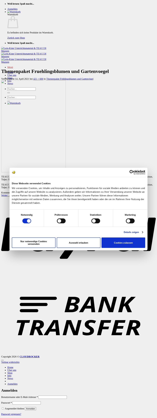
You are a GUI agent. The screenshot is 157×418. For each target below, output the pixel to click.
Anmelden (30, 409)
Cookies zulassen (123, 242)
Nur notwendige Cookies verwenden (33, 242)
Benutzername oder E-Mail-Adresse (19, 397)
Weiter (6, 195)
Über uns (11, 75)
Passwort (6, 402)
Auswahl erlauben (78, 242)
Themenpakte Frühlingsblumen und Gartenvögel (69, 79)
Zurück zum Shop (16, 37)
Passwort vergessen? (11, 414)
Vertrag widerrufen (10, 362)
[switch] (61, 220)
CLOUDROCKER (30, 356)
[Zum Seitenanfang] (2, 360)
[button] (12, 9)
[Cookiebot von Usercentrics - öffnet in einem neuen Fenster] (131, 172)
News (10, 378)
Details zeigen (131, 232)
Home (10, 367)
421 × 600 (38, 79)
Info (9, 375)
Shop (9, 373)
